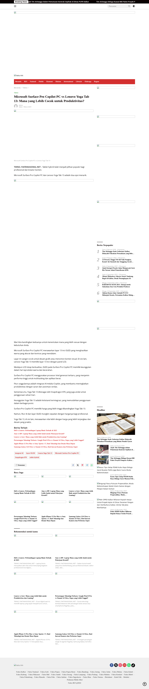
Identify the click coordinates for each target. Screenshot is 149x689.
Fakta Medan (117, 672)
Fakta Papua (55, 672)
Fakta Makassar (34, 674)
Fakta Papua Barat (68, 672)
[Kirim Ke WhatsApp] (91, 465)
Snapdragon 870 (21, 457)
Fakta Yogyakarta (74, 677)
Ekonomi (49, 81)
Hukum (58, 81)
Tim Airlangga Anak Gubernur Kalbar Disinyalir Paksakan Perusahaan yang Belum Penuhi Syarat (118, 252)
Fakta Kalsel (128, 672)
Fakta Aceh (45, 672)
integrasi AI (19, 453)
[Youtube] (124, 665)
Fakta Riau (87, 677)
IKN (25, 81)
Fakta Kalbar (21, 672)
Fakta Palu (51, 677)
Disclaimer (108, 677)
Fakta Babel (128, 674)
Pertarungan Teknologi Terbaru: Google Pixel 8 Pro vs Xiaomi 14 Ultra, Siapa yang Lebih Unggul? (49, 440)
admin (21, 105)
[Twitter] (116, 665)
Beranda (18, 81)
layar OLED (30, 453)
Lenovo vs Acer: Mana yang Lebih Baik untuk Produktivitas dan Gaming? (40, 437)
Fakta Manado (39, 677)
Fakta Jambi (55, 674)
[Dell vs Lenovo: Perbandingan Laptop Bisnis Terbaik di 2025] (26, 482)
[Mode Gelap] (134, 6)
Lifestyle (79, 81)
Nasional (33, 81)
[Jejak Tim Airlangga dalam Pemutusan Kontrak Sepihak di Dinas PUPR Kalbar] (103, 449)
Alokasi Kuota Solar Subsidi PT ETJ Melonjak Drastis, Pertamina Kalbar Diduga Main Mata (118, 294)
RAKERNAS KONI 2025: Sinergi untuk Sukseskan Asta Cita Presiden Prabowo (116, 286)
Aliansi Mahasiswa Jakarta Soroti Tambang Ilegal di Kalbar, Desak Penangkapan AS (117, 277)
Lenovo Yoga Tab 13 (45, 453)
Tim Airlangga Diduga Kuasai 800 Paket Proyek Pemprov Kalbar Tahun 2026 (112, 2)
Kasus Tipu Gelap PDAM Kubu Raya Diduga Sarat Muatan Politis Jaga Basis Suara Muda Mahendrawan (122, 478)
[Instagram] (120, 665)
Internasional (68, 81)
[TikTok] (133, 665)
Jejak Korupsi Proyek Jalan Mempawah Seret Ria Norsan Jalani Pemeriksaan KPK (118, 269)
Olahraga (88, 81)
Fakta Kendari (117, 674)
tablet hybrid (34, 457)
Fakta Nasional (33, 672)
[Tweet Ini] (78, 465)
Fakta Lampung (79, 674)
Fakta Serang (67, 674)
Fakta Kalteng (21, 674)
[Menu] (15, 6)
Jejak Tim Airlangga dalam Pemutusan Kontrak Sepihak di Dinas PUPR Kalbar (44, 2)
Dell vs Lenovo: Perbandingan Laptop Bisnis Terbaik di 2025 (35, 430)
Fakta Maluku (104, 674)
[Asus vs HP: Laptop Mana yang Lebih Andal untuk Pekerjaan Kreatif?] (53, 482)
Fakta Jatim (106, 672)
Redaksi (126, 677)
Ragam (96, 81)
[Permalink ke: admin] (16, 106)
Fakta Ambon (61, 677)
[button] (129, 6)
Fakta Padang (92, 674)
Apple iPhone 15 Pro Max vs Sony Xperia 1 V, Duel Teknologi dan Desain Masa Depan (44, 444)
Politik (41, 81)
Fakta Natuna (98, 677)
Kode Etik (118, 677)
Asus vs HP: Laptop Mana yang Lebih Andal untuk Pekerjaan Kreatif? (39, 434)
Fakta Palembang (26, 677)
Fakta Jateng (95, 672)
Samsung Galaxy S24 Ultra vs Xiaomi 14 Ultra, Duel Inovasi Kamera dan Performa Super (46, 447)
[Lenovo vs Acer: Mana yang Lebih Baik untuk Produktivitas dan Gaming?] (81, 482)
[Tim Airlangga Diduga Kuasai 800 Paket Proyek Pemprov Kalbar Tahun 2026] (103, 459)
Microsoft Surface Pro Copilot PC (67, 453)
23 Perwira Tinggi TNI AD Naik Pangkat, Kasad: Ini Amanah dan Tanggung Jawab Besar (117, 261)
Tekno (16, 93)
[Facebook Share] (73, 465)
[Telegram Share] (87, 465)
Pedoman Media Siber (75, 680)
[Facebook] (111, 665)
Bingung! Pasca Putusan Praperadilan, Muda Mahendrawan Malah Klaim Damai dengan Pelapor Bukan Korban (121, 494)
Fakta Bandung (82, 672)
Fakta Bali (45, 674)
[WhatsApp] (129, 665)
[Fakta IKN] (18, 75)
